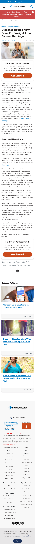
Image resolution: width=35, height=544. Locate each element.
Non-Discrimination (26, 501)
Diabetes (3, 26)
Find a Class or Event (9, 472)
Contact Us (9, 466)
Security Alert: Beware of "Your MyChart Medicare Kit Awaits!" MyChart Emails (16, 14)
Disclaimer (26, 498)
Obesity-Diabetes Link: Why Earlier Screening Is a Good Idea (17, 342)
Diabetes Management (14, 26)
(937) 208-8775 (9, 430)
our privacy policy (24, 536)
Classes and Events (10, 489)
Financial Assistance (9, 512)
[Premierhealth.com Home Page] (2, 20)
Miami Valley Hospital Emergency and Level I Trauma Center (11, 424)
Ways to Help (26, 478)
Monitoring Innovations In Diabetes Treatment (16, 306)
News (9, 485)
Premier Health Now (8, 40)
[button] (4, 6)
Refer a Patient (9, 478)
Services (26, 459)
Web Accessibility (26, 504)
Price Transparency (9, 509)
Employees (26, 485)
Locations (26, 456)
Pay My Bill (9, 469)
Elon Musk (5, 165)
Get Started (17, 75)
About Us (26, 468)
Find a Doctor (9, 463)
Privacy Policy (26, 495)
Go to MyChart (9, 460)
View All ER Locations (11, 434)
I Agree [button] (17, 541)
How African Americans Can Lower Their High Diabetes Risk (17, 378)
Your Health (8, 20)
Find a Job (9, 475)
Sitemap (26, 507)
